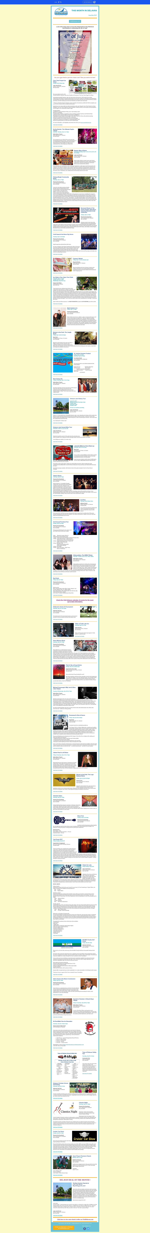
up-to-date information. (75, 602)
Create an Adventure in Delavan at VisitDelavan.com (64, 1227)
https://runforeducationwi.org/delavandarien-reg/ (73, 1044)
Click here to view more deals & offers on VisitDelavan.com (75, 1219)
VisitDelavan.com (75, 21)
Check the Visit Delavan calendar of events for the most (75, 600)
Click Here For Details (57, 124)
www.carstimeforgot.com (86, 122)
